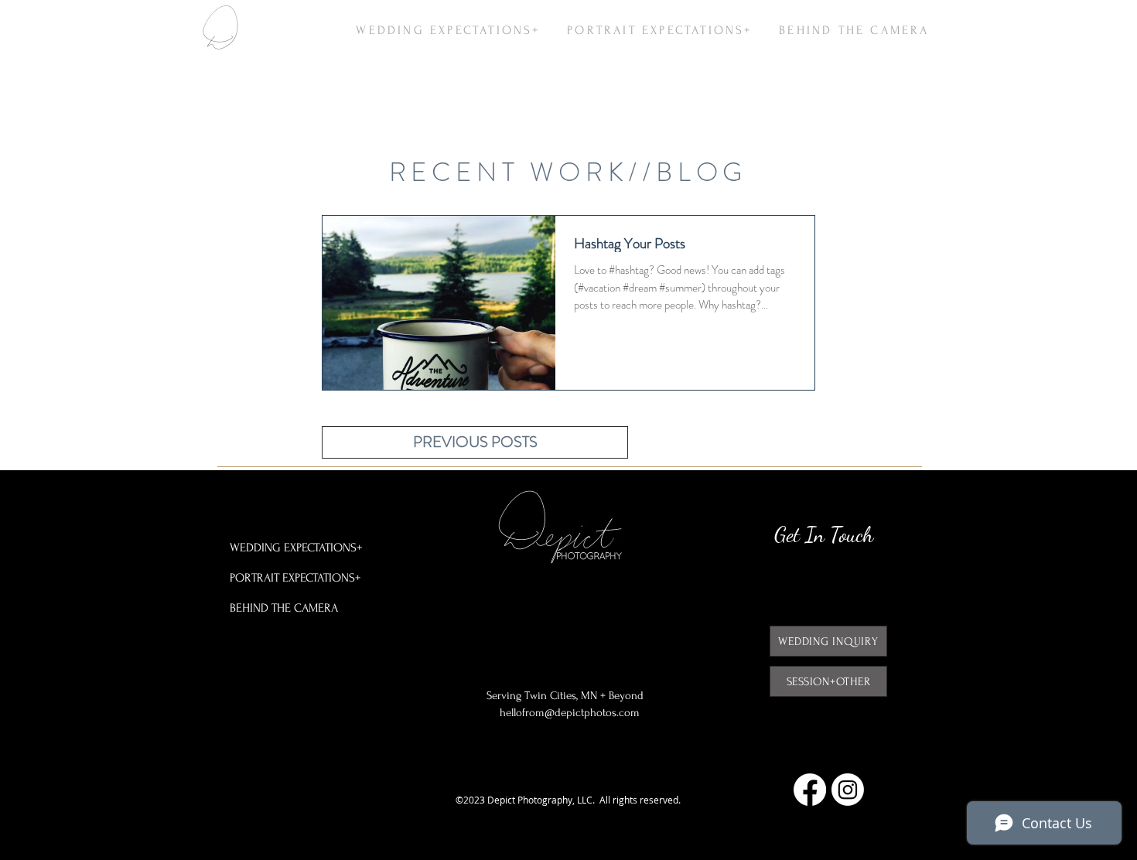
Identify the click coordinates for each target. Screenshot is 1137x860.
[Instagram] (847, 789)
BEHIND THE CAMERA (284, 608)
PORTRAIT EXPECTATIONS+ (295, 578)
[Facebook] (810, 789)
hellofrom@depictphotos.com (570, 712)
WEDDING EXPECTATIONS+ (296, 548)
